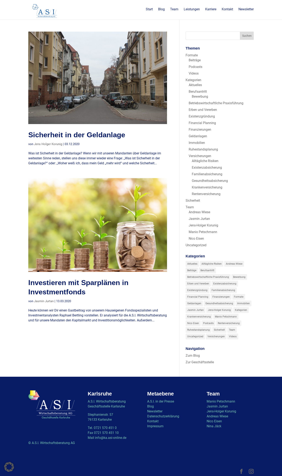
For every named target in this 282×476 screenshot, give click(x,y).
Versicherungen (200, 156)
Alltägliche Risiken (205, 161)
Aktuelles (195, 85)
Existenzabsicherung (207, 167)
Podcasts (195, 67)
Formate (192, 55)
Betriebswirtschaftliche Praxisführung (216, 103)
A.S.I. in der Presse (160, 401)
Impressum (155, 426)
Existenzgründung (202, 116)
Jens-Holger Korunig (203, 225)
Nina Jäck (214, 426)
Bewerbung (200, 96)
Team (174, 9)
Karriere (210, 9)
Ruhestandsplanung (203, 149)
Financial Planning (202, 123)
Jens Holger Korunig (48, 144)
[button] (9, 467)
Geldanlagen (198, 136)
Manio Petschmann (203, 232)
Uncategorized (196, 245)
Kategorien (193, 80)
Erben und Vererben (203, 110)
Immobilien (197, 143)
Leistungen (192, 9)
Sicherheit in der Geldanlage (76, 135)
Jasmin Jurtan (44, 301)
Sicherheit (193, 200)
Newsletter (246, 9)
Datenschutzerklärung (163, 416)
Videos (194, 73)
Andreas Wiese (199, 212)
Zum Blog (193, 356)
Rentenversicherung (206, 194)
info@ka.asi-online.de (110, 438)
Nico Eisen (196, 238)
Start (149, 9)
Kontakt (227, 9)
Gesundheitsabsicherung (210, 181)
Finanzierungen (200, 129)
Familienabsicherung (207, 174)
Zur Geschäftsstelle (200, 362)
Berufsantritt (198, 92)
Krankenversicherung (207, 187)
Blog (161, 9)
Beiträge (195, 60)
